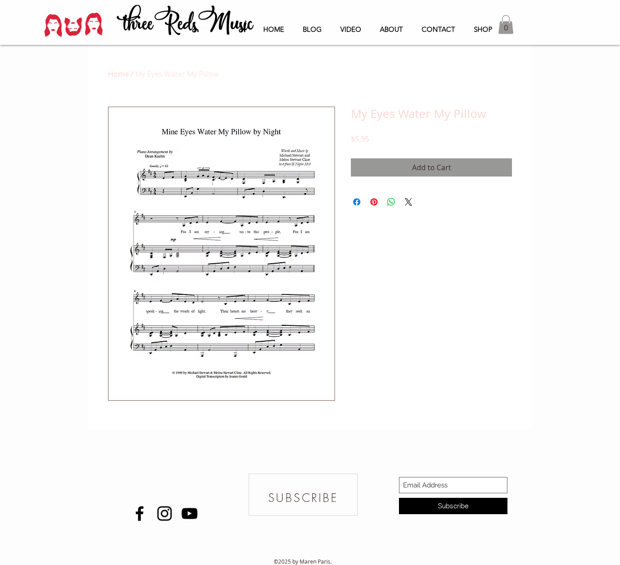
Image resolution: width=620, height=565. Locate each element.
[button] (506, 24)
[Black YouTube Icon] (189, 513)
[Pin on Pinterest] (374, 202)
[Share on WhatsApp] (391, 202)
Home (118, 74)
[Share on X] (408, 202)
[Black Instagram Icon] (164, 513)
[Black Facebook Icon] (139, 513)
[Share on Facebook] (356, 202)
